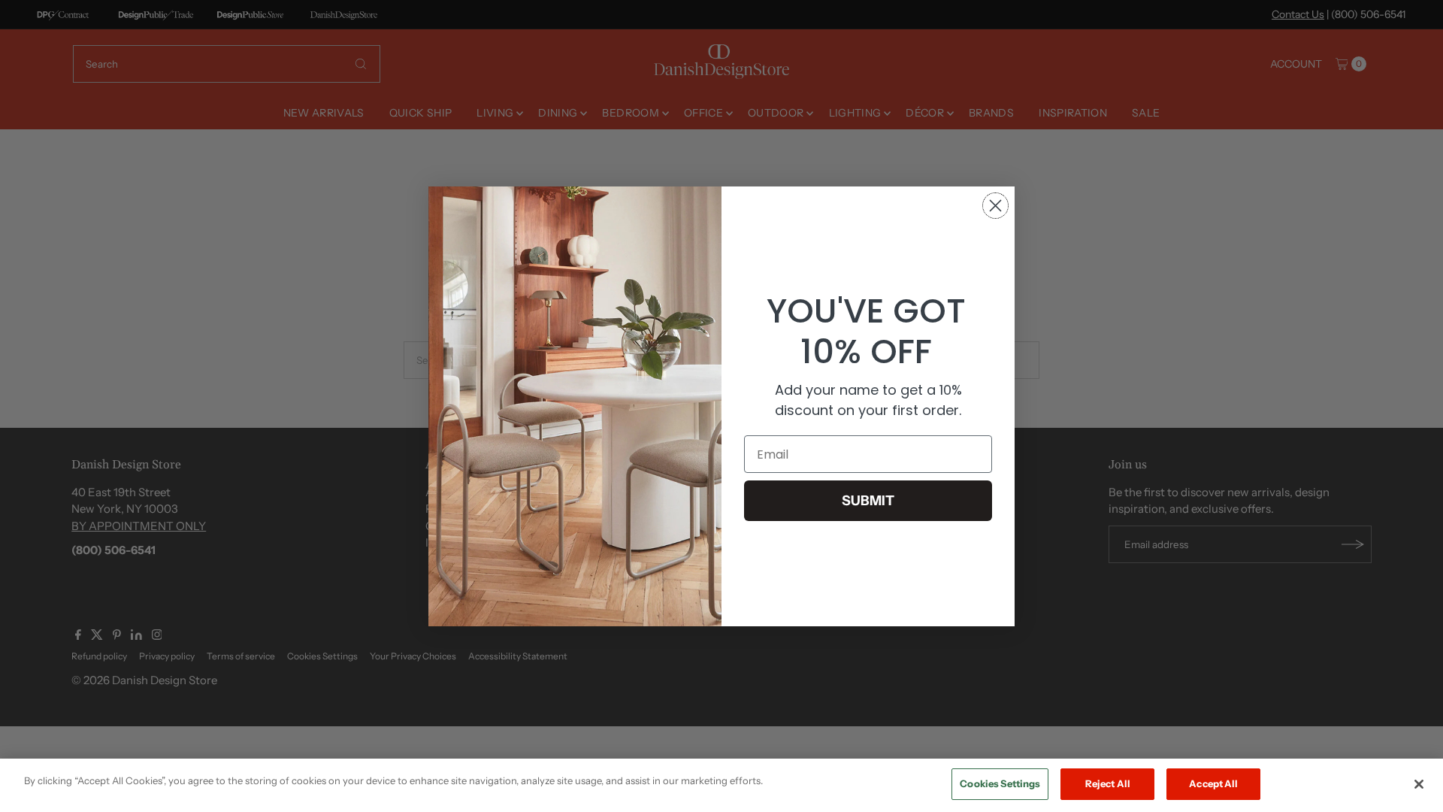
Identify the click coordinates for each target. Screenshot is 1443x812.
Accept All (1213, 783)
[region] (721, 785)
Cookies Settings (1000, 783)
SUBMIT (868, 500)
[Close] (1418, 784)
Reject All (1107, 783)
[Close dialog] (995, 205)
